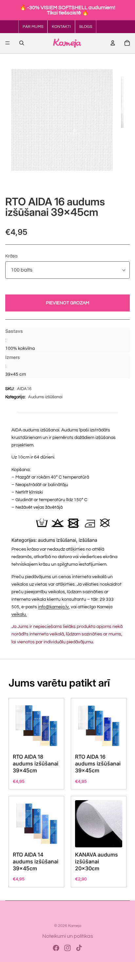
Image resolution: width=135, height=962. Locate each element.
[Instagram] (67, 948)
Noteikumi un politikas (67, 936)
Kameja (74, 926)
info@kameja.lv (53, 606)
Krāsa (11, 256)
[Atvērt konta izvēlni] (113, 43)
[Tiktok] (79, 948)
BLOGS (85, 27)
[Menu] (7, 42)
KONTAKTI (61, 27)
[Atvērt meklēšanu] (21, 43)
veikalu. (19, 614)
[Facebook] (56, 948)
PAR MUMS (33, 27)
